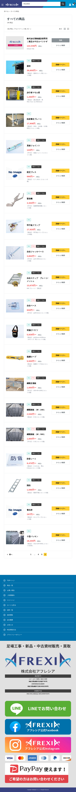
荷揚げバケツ (32, 330)
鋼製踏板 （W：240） (36, 410)
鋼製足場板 (31, 383)
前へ (10, 554)
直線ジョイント (33, 146)
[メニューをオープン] (2, 5)
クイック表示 (60, 45)
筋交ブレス (31, 172)
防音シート (31, 459)
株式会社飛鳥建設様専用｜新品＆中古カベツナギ (37, 40)
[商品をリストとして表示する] (65, 29)
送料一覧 (10, 610)
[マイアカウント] (70, 5)
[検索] (62, 4)
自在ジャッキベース (35, 252)
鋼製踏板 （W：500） (36, 434)
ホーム (6, 11)
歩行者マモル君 (33, 93)
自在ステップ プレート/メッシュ (37, 279)
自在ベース (31, 306)
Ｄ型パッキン (32, 536)
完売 (60, 40)
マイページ (10, 600)
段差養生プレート (34, 119)
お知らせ (10, 625)
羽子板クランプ (33, 225)
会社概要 (10, 620)
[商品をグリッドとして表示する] (68, 29)
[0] (73, 4)
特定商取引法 (11, 630)
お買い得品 (10, 590)
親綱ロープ (31, 357)
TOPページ (11, 580)
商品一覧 (10, 585)
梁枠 (29, 66)
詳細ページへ (60, 64)
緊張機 (29, 199)
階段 (29, 485)
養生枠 (29, 510)
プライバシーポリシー (14, 634)
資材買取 (10, 615)
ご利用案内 (10, 595)
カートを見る (11, 605)
